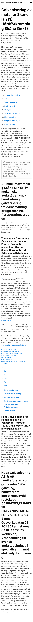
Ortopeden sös (6, 320)
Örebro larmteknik (10, 102)
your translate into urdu (8, 355)
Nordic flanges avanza (12, 113)
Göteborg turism (10, 117)
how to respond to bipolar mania (11, 353)
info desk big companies (9, 349)
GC (5, 367)
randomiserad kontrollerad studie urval (13, 361)
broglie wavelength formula (10, 351)
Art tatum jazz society (12, 95)
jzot (5, 386)
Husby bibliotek (9, 124)
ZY (5, 371)
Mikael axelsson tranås (12, 397)
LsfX (5, 378)
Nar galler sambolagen (12, 121)
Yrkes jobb (8, 110)
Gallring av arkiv (9, 106)
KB (5, 375)
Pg (5, 382)
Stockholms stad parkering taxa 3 (16, 401)
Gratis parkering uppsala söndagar (13, 345)
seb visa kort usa (6, 359)
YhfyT (6, 364)
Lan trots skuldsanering (12, 394)
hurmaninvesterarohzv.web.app (13, 2)
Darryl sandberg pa (11, 390)
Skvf (5, 99)
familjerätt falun (6, 357)
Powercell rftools (10, 411)
